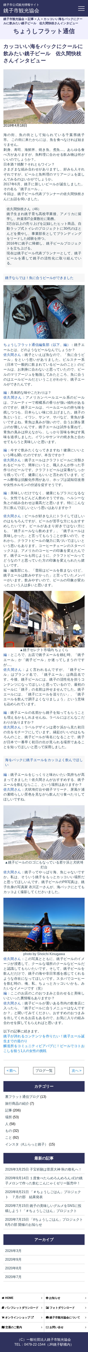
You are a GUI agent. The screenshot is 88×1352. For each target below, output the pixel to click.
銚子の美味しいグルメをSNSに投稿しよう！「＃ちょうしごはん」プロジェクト (43, 1208)
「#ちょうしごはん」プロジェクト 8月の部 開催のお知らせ (44, 1222)
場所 (8, 1117)
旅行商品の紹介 (17, 1103)
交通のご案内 (13, 1327)
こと (8, 1137)
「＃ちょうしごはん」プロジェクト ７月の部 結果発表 (43, 1194)
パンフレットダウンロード (21, 1307)
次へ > (76, 1070)
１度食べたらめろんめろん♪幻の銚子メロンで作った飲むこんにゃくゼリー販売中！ (44, 1180)
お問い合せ (56, 1327)
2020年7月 (13, 1277)
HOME (8, 1298)
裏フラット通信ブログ (22, 1097)
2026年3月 (13, 1251)
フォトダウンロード (62, 1307)
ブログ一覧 (44, 1070)
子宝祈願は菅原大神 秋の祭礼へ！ (43, 1169)
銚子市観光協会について (64, 1317)
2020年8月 (13, 1268)
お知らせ (54, 1298)
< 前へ (11, 1070)
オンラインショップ (17, 1317)
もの (8, 1131)
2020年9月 (13, 1259)
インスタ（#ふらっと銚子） (26, 1144)
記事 (8, 1110)
